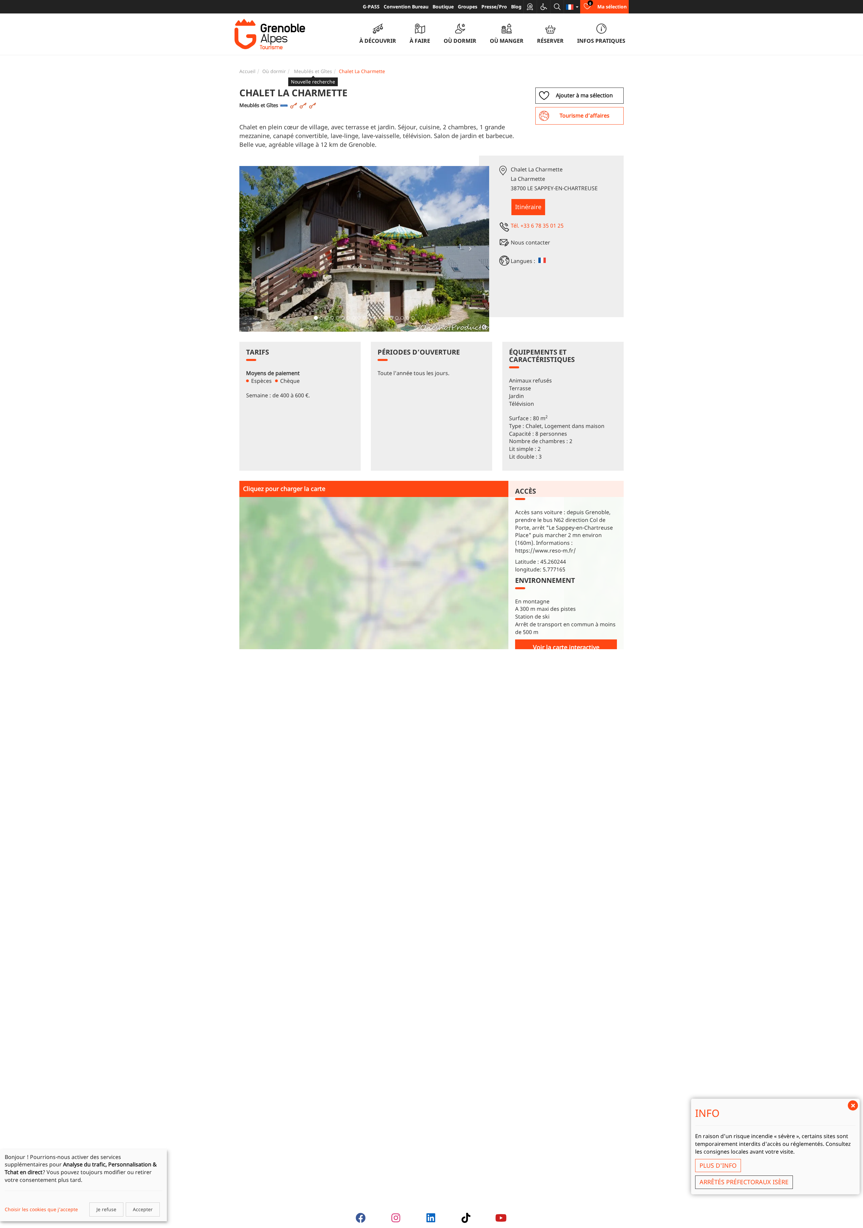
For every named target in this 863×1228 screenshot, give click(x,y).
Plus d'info (718, 1165)
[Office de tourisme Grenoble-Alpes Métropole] (269, 34)
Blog (516, 6)
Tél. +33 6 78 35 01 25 (537, 225)
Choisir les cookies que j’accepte (41, 1209)
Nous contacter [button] (530, 242)
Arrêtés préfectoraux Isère (744, 1182)
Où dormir (274, 71)
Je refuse (106, 1209)
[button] (258, 248)
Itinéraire (528, 207)
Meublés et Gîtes (313, 71)
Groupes (467, 6)
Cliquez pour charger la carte (284, 489)
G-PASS (371, 6)
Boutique (443, 6)
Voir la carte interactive (566, 647)
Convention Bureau (406, 6)
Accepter (143, 1209)
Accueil (247, 71)
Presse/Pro (494, 6)
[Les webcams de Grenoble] (530, 6)
